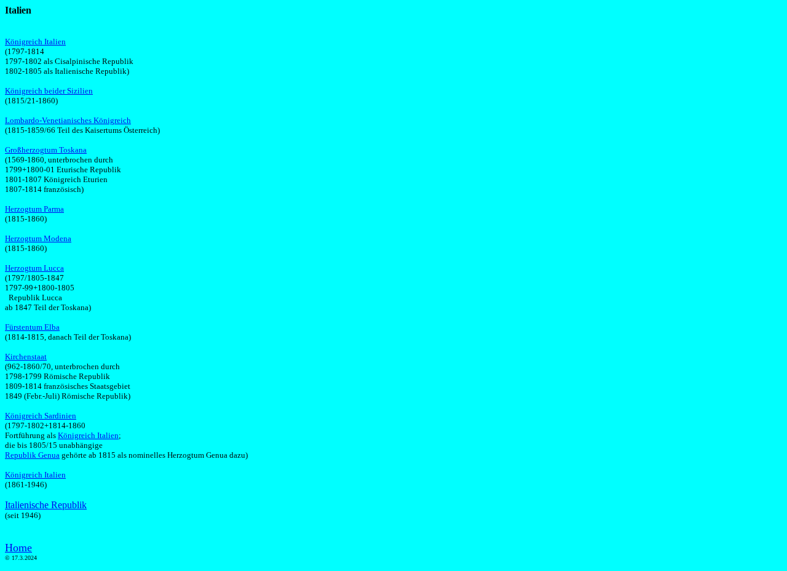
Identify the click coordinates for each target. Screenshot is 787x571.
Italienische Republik (46, 505)
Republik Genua (32, 455)
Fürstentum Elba (32, 327)
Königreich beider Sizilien (49, 90)
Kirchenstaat (26, 356)
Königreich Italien (35, 41)
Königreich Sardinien (40, 415)
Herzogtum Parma (34, 209)
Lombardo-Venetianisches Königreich (68, 120)
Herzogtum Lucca (34, 268)
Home (18, 547)
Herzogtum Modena (38, 238)
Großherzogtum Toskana (46, 149)
